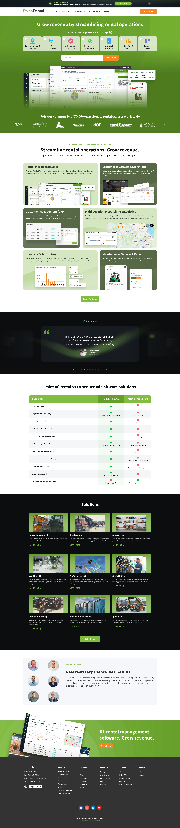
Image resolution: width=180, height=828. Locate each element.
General (60, 781)
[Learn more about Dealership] (82, 545)
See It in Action (123, 4)
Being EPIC (123, 775)
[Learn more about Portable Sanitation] (82, 627)
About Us (122, 772)
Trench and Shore (64, 793)
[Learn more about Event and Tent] (40, 588)
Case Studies (104, 775)
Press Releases (105, 778)
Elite (81, 775)
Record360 (83, 784)
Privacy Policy (84, 821)
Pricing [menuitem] (107, 11)
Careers (122, 781)
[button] (74, 369)
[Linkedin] (93, 807)
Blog (102, 781)
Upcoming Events (125, 784)
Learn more (34, 545)
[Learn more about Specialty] (123, 627)
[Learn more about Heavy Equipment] (40, 545)
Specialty (61, 787)
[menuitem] (52, 11)
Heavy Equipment (64, 771)
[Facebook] (81, 807)
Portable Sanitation (65, 790)
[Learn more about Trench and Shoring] (40, 629)
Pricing (102, 772)
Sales (140, 772)
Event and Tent (63, 775)
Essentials (83, 772)
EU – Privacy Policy (94, 821)
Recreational (62, 784)
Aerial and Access (64, 778)
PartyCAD (83, 787)
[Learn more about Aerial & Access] (82, 588)
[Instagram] (87, 807)
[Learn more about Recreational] (123, 586)
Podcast (103, 784)
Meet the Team (124, 778)
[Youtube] (99, 807)
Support (141, 775)
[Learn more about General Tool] (123, 545)
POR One (83, 781)
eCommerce (84, 778)
